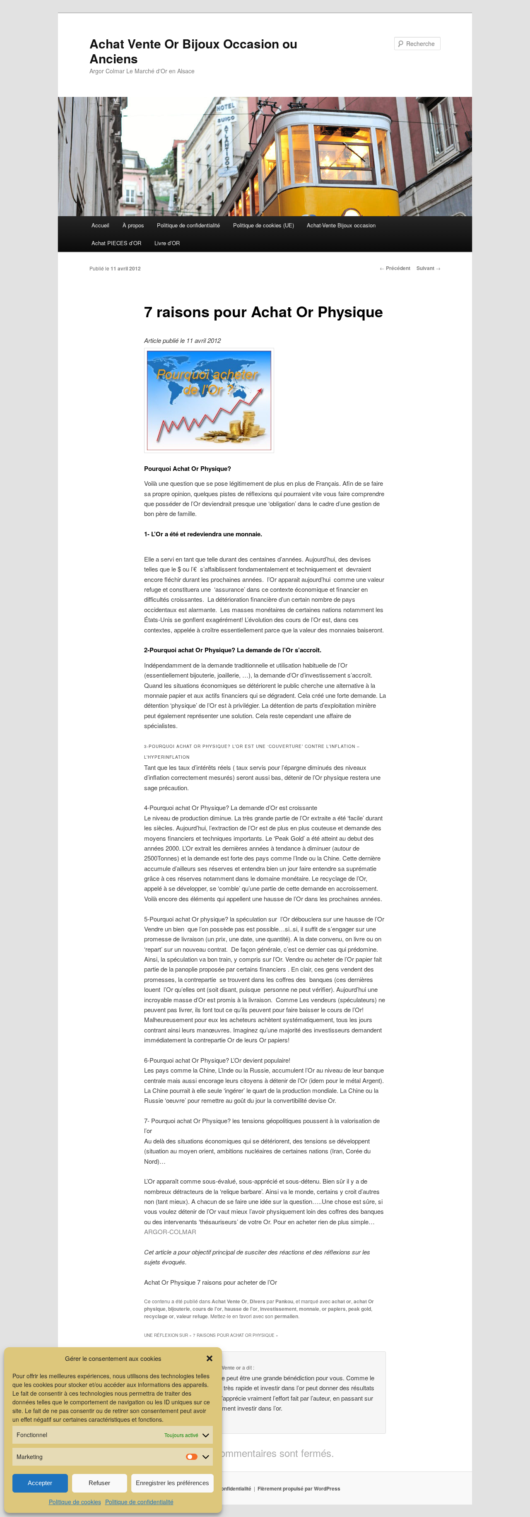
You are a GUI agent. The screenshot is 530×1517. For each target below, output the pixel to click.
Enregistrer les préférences (172, 1482)
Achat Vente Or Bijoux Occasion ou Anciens (193, 50)
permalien (286, 1316)
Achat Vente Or (229, 1301)
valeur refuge (192, 1316)
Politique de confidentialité (139, 1502)
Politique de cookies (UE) (263, 225)
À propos (133, 225)
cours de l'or (207, 1308)
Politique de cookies (75, 1502)
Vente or (231, 1367)
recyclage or (159, 1316)
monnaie (309, 1308)
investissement (278, 1308)
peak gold (359, 1308)
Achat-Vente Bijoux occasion (341, 225)
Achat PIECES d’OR (116, 243)
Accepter (40, 1482)
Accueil (100, 225)
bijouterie (179, 1308)
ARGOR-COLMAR (170, 1231)
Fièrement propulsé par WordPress (299, 1488)
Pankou (284, 1301)
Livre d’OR (167, 243)
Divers (257, 1301)
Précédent (395, 268)
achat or (341, 1301)
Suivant (429, 268)
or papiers (334, 1308)
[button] (209, 1358)
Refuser (99, 1482)
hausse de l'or (241, 1308)
